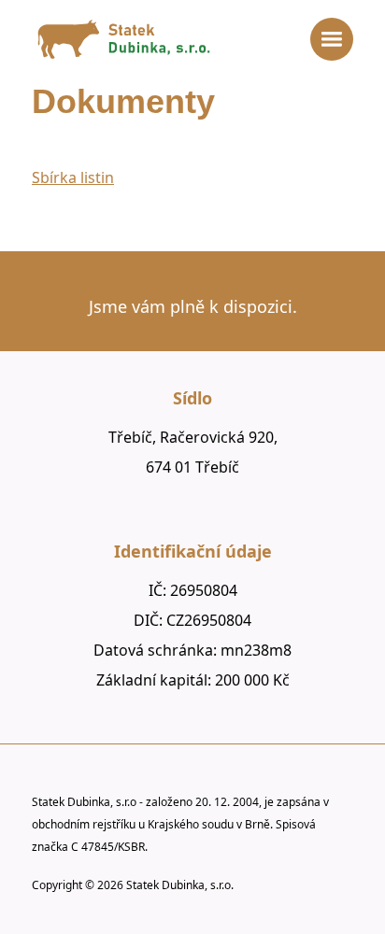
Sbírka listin (73, 177)
